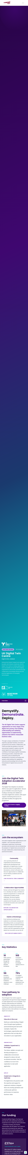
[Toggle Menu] (23, 3)
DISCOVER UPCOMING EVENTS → (14, 933)
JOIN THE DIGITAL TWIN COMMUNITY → (14, 879)
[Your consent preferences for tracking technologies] (25, 1152)
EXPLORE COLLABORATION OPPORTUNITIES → (11, 909)
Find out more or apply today (12, 805)
